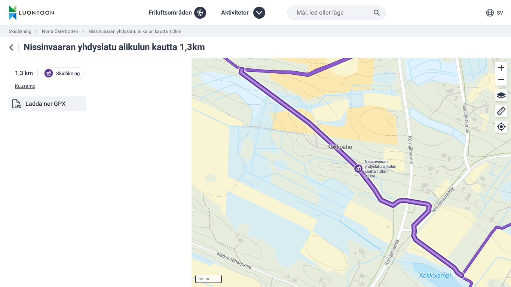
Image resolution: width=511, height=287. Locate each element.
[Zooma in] (501, 68)
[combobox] (336, 13)
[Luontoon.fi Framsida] (31, 13)
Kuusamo (25, 86)
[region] (351, 172)
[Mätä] (501, 111)
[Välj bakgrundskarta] (501, 95)
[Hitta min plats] (501, 127)
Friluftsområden (170, 12)
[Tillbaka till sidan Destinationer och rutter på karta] (11, 47)
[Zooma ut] (501, 80)
